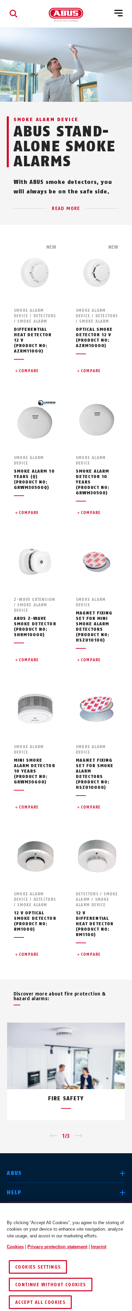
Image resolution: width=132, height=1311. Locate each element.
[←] (53, 1136)
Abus (14, 1173)
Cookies (15, 1246)
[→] (79, 1136)
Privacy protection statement (57, 1246)
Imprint (98, 1246)
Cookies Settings (38, 1267)
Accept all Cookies (40, 1302)
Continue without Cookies (50, 1285)
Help (14, 1192)
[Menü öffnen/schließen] (118, 13)
